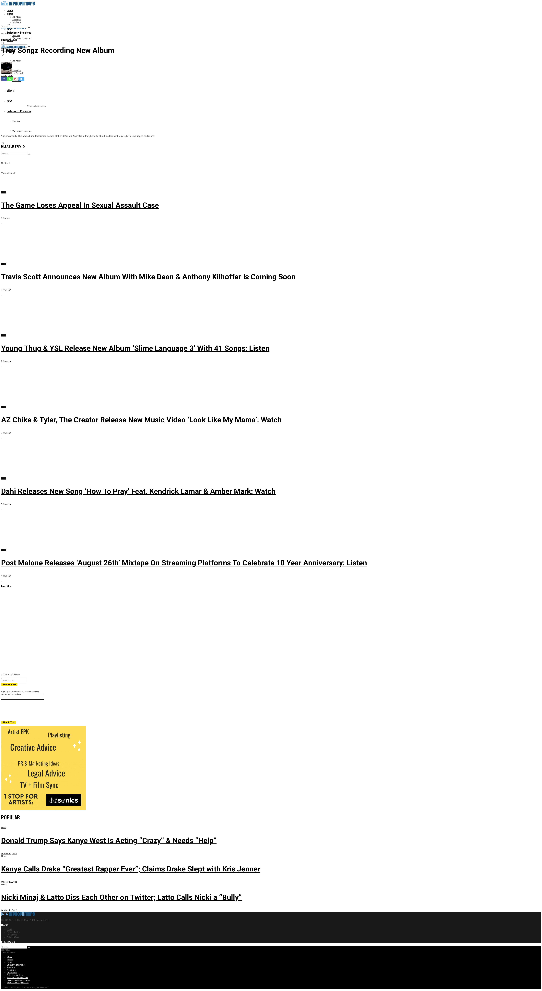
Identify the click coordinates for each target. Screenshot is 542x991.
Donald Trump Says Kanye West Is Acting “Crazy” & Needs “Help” (109, 840)
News (15, 39)
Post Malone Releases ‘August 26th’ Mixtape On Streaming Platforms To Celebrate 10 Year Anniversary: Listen (184, 563)
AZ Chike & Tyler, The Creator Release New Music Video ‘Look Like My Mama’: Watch (141, 420)
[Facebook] (4, 79)
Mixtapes (16, 22)
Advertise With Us (15, 975)
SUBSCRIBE (10, 684)
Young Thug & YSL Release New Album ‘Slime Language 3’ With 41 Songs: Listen (135, 348)
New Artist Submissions (17, 977)
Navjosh (19, 73)
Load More (6, 586)
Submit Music (13, 937)
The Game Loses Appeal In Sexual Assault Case (80, 205)
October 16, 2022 (9, 882)
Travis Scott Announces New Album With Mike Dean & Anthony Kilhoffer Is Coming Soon (148, 276)
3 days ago (6, 504)
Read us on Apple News (18, 982)
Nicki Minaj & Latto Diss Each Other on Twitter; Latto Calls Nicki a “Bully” (121, 897)
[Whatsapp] (10, 79)
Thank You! (9, 722)
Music (10, 14)
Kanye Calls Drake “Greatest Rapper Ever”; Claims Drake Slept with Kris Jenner (130, 869)
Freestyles (16, 19)
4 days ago (6, 576)
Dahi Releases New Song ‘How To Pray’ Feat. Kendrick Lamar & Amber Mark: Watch (138, 491)
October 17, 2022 (9, 853)
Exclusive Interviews (21, 38)
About (9, 929)
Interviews (6, 39)
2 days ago (6, 289)
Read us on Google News (18, 980)
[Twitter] (21, 79)
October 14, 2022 (9, 910)
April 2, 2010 (7, 75)
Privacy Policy (13, 932)
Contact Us (12, 934)
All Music (16, 17)
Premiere (16, 35)
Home (10, 10)
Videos (10, 959)
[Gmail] (15, 79)
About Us (11, 970)
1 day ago (5, 218)
